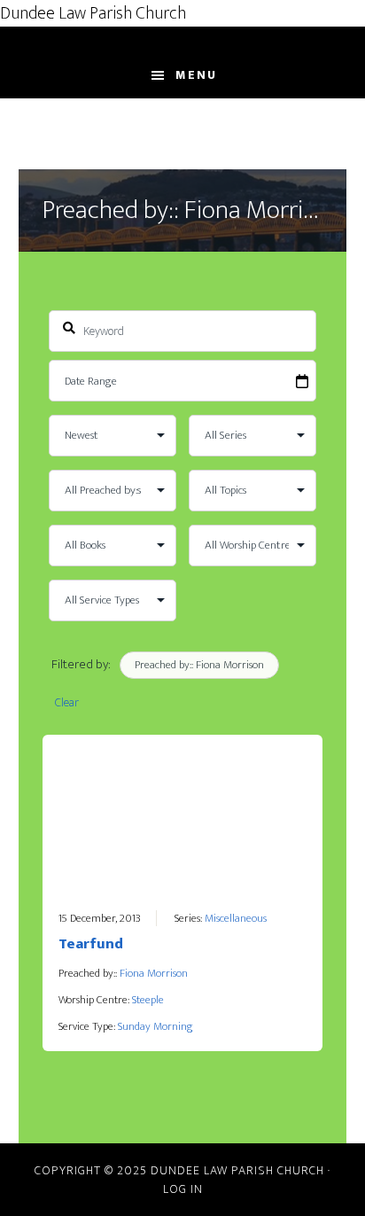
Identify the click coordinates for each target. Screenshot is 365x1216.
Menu (196, 75)
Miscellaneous (236, 918)
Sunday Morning (155, 1026)
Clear (67, 702)
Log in (183, 1189)
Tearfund (90, 943)
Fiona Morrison (154, 973)
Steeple (148, 1000)
